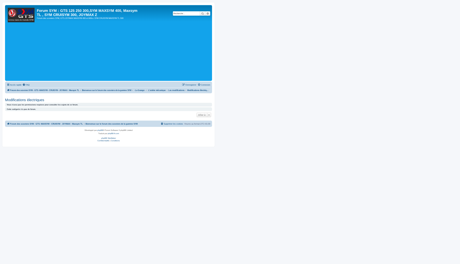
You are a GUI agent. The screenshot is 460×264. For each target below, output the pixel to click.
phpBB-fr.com (113, 133)
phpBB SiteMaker (108, 138)
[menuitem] (26, 85)
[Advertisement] (114, 53)
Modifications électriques (24, 100)
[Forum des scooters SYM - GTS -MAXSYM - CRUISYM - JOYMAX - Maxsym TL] (21, 16)
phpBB (100, 130)
